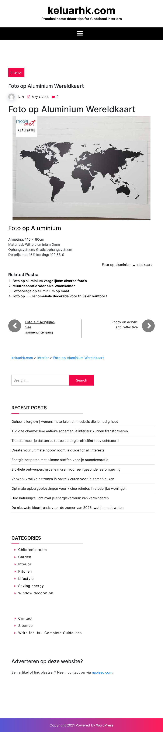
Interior (16, 72)
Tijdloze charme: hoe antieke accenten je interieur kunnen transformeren (69, 431)
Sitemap (25, 625)
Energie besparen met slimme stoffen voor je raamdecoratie (59, 460)
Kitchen (25, 571)
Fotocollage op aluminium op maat (41, 291)
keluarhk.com (81, 10)
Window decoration (35, 593)
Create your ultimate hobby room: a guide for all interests (57, 450)
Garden (24, 557)
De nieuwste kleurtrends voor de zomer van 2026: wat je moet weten (67, 507)
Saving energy (31, 586)
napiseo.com (102, 672)
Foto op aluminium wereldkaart (127, 264)
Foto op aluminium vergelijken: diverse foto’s (50, 281)
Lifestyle (26, 578)
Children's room (32, 550)
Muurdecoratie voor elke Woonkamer (44, 286)
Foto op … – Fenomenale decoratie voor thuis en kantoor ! (60, 296)
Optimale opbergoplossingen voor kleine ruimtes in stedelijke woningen (68, 488)
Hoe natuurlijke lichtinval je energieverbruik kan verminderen (60, 498)
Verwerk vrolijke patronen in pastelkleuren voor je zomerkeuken (62, 479)
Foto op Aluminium (34, 228)
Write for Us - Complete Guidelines (50, 633)
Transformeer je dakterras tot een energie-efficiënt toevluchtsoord (65, 440)
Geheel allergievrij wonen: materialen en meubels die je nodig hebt (64, 421)
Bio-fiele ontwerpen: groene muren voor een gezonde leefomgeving (66, 469)
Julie (21, 96)
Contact (25, 618)
